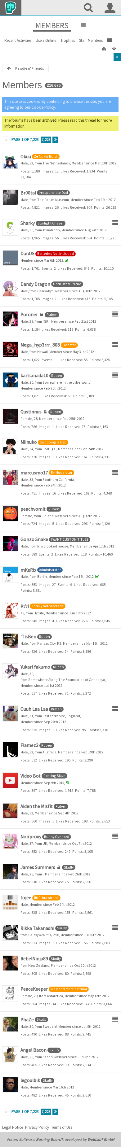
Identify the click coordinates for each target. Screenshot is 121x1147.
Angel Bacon (33, 1050)
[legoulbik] (10, 1085)
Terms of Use (61, 1127)
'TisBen (28, 636)
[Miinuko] (10, 446)
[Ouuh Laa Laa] (10, 713)
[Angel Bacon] (10, 1054)
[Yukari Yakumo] (10, 671)
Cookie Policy (43, 107)
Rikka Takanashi (37, 928)
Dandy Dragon (35, 284)
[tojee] (10, 902)
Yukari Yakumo (35, 667)
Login (110, 7)
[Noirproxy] (10, 841)
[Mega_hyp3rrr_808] (10, 349)
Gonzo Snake (34, 539)
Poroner (29, 314)
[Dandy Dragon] (10, 289)
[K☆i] (10, 611)
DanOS (27, 253)
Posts (25, 171)
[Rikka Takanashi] (10, 933)
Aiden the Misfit (36, 806)
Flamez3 (29, 745)
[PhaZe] (10, 1024)
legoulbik (30, 1080)
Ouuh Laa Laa (34, 709)
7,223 (46, 139)
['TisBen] (10, 641)
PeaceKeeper (34, 989)
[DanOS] (10, 258)
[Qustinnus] (10, 416)
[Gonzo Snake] (10, 544)
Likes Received (72, 171)
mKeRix (28, 570)
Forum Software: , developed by (60, 1139)
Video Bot (30, 776)
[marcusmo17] (10, 477)
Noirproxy (30, 837)
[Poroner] (10, 319)
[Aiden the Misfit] (10, 811)
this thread (87, 120)
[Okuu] (10, 161)
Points (102, 171)
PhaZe (27, 1020)
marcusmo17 (34, 473)
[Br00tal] (10, 197)
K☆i (24, 606)
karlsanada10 (34, 375)
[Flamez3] (10, 750)
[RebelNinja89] (10, 963)
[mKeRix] (10, 574)
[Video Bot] (10, 780)
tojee (25, 898)
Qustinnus (31, 412)
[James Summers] (10, 872)
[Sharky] (10, 228)
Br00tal (28, 193)
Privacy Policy (37, 1127)
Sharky (27, 223)
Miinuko (28, 442)
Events (47, 268)
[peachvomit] (10, 513)
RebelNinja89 (34, 959)
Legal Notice (12, 1127)
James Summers (37, 867)
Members (52, 25)
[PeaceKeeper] (10, 993)
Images (47, 171)
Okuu (25, 156)
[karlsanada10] (10, 380)
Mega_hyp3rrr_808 (40, 345)
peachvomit (33, 509)
